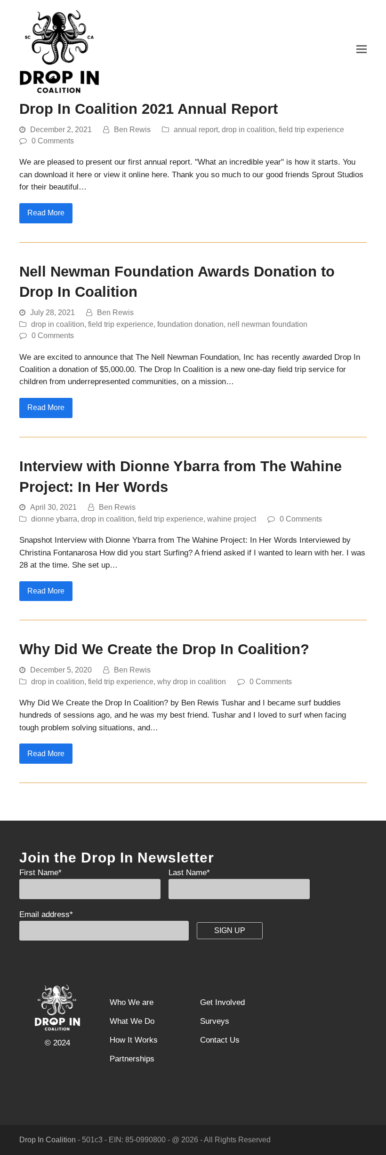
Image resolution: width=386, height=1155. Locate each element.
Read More (45, 213)
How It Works (134, 1040)
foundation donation (190, 324)
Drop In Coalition (47, 1140)
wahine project (231, 519)
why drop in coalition (191, 682)
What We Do (132, 1021)
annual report (196, 130)
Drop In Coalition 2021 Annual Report (148, 109)
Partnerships (132, 1058)
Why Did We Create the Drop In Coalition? (164, 649)
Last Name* (189, 872)
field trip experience (311, 130)
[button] (361, 49)
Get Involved (222, 1002)
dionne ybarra (54, 519)
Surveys (214, 1021)
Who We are (131, 1002)
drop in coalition (248, 130)
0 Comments (53, 141)
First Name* (40, 872)
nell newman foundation (267, 324)
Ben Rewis (132, 130)
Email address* (46, 914)
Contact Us (220, 1040)
